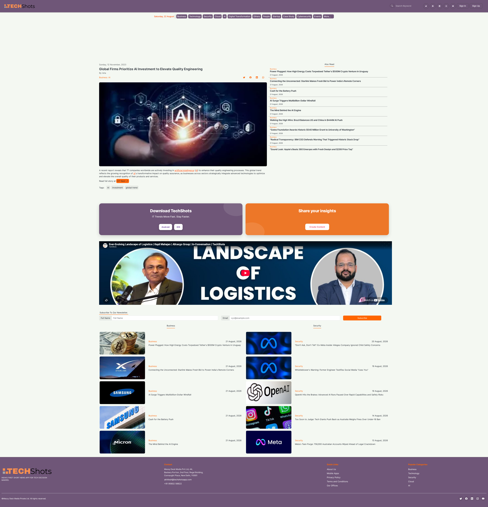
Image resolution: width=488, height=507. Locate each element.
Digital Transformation (239, 16)
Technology (195, 16)
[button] (328, 16)
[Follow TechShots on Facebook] (433, 6)
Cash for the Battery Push (283, 91)
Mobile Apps (333, 473)
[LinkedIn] (257, 77)
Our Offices (332, 485)
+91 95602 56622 (173, 483)
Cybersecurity (304, 16)
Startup (276, 16)
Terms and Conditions (337, 481)
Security (208, 16)
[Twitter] (244, 77)
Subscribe (362, 318)
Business (181, 16)
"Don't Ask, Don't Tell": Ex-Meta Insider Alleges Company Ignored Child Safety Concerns (337, 345)
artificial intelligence (184, 170)
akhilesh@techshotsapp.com (178, 479)
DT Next (121, 181)
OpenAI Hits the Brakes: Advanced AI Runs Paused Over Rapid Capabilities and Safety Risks (339, 394)
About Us (331, 469)
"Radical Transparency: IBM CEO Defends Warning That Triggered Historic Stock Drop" (314, 139)
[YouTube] (483, 498)
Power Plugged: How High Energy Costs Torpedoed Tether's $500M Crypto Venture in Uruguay (319, 71)
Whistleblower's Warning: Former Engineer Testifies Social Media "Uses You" (331, 370)
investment (117, 187)
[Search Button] (392, 6)
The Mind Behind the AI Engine (285, 110)
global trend (132, 187)
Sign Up (476, 6)
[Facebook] (250, 77)
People (266, 16)
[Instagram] (477, 498)
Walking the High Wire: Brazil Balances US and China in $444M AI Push (306, 120)
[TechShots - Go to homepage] (19, 6)
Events (317, 16)
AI (225, 16)
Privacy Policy (333, 477)
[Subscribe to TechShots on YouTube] (453, 6)
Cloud (218, 16)
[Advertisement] (244, 39)
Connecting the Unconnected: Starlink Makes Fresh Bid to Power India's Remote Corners (315, 81)
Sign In (462, 6)
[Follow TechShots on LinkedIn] (439, 6)
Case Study (288, 16)
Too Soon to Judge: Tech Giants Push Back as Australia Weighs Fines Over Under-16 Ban (337, 419)
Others (256, 16)
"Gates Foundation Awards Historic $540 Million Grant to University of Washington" (312, 129)
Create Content (317, 227)
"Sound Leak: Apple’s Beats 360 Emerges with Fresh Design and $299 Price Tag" (311, 149)
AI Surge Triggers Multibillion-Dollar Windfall (292, 100)
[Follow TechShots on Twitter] (426, 6)
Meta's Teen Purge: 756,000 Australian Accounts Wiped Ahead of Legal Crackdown (335, 444)
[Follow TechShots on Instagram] (446, 6)
